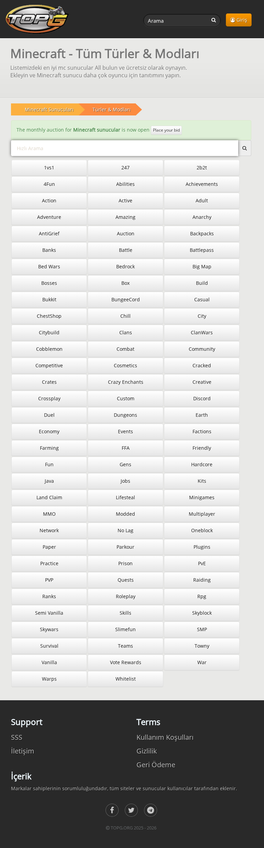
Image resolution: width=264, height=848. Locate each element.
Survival (49, 646)
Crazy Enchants (125, 382)
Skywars (49, 629)
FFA (126, 448)
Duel (49, 415)
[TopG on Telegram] (150, 810)
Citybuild (49, 332)
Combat (125, 349)
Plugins (202, 547)
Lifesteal (125, 497)
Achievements (202, 184)
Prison (125, 563)
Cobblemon (49, 349)
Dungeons (125, 415)
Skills (125, 613)
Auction (125, 233)
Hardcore (201, 464)
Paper (49, 547)
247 (125, 167)
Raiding (202, 580)
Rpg (201, 596)
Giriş (241, 19)
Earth (202, 415)
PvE (202, 563)
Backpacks (202, 233)
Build (202, 283)
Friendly (201, 448)
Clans (125, 332)
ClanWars (202, 332)
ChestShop (49, 316)
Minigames (201, 497)
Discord (202, 398)
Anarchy (201, 217)
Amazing (125, 217)
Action (49, 200)
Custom (125, 398)
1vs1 (49, 167)
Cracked (201, 365)
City (202, 316)
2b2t (202, 167)
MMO (49, 514)
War (202, 662)
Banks (49, 250)
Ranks (49, 596)
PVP (49, 580)
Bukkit (49, 299)
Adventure (49, 217)
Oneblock (202, 530)
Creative (201, 382)
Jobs (125, 481)
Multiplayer (202, 514)
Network (49, 530)
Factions (201, 431)
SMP (202, 629)
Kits (202, 481)
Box (125, 283)
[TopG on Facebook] (112, 810)
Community (202, 349)
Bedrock (125, 266)
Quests (126, 580)
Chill (125, 316)
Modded (125, 514)
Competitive (49, 365)
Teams (125, 646)
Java (49, 481)
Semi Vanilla (49, 613)
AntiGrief (49, 233)
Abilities (125, 184)
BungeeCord (125, 299)
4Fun (49, 184)
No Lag (125, 530)
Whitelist (126, 679)
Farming (49, 448)
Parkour (125, 547)
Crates (49, 382)
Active (125, 200)
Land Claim (49, 497)
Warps (49, 679)
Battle (125, 250)
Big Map (201, 266)
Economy (49, 431)
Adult (202, 200)
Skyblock (202, 613)
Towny (202, 646)
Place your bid (166, 130)
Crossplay (49, 398)
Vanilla (49, 662)
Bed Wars (49, 266)
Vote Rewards (125, 662)
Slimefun (125, 629)
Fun (49, 464)
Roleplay (125, 596)
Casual (202, 299)
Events (125, 431)
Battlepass (202, 250)
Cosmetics (125, 365)
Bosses (49, 283)
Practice (49, 563)
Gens (125, 464)
